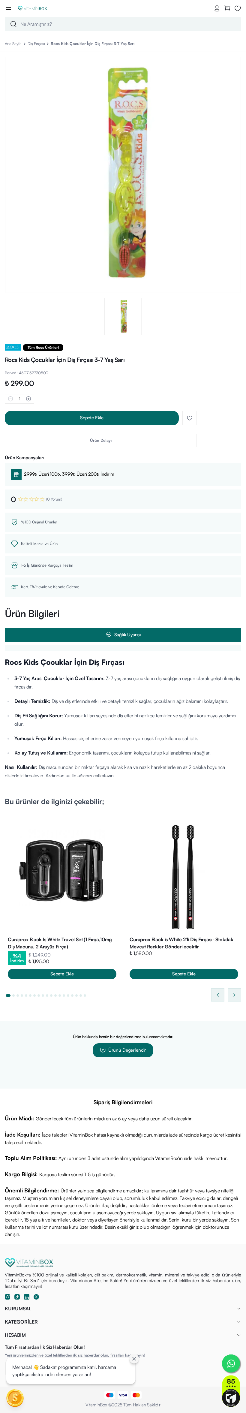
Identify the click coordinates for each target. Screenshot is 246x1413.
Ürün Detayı (101, 440)
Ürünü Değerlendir (127, 1050)
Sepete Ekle (92, 417)
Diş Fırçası (36, 43)
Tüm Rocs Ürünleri (43, 347)
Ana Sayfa (13, 43)
